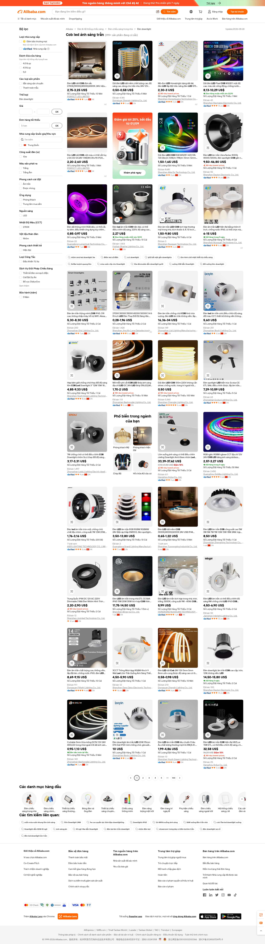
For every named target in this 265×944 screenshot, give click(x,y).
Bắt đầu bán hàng (211, 863)
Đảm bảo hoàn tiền (77, 863)
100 (173, 778)
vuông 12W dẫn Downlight (183, 264)
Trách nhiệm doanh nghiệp (36, 869)
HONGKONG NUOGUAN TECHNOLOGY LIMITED (178, 612)
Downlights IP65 (140, 822)
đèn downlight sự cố (211, 829)
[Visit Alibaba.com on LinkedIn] (211, 895)
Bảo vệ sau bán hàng (78, 875)
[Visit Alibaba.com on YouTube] (229, 895)
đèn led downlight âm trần (35, 836)
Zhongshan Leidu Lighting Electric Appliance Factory (87, 471)
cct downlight (133, 257)
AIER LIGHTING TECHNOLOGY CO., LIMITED (87, 546)
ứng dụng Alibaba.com (184, 916)
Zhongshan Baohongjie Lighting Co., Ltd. (132, 402)
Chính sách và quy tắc (78, 886)
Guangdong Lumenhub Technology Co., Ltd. (87, 244)
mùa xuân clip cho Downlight (112, 264)
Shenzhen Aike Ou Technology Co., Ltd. (176, 172)
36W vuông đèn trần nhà (197, 822)
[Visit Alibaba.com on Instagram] (223, 895)
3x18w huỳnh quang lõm (81, 264)
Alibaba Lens (36, 916)
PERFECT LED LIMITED (78, 96)
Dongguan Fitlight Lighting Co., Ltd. (84, 687)
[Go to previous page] (130, 778)
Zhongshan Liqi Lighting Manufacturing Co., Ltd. (178, 330)
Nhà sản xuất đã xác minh (125, 860)
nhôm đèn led (144, 829)
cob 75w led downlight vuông (229, 822)
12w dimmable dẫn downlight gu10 (148, 264)
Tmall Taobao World (117, 930)
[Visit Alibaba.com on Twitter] (217, 895)
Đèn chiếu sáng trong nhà (120, 29)
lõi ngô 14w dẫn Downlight (87, 829)
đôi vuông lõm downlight (213, 264)
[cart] (201, 12)
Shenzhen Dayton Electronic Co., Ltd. (221, 174)
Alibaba (69, 29)
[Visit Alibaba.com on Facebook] (204, 895)
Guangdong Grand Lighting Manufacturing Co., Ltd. (132, 546)
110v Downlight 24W (72, 822)
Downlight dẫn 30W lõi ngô (35, 829)
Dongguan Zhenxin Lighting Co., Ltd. (130, 100)
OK (56, 111)
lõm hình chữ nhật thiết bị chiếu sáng (197, 257)
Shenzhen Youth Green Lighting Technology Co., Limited (87, 396)
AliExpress (89, 930)
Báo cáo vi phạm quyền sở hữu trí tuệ (175, 880)
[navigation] (40, 404)
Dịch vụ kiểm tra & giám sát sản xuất (85, 880)
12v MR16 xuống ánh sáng (167, 822)
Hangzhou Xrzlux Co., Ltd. (170, 477)
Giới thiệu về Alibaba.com (36, 851)
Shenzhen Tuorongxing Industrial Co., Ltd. (177, 546)
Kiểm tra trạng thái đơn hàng (216, 869)
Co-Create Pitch (31, 863)
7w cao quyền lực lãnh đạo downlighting (107, 822)
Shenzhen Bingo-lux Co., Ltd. (126, 612)
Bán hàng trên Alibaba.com (215, 857)
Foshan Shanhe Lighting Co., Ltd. (128, 246)
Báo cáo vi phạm (166, 886)
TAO (156, 930)
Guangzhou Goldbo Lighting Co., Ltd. (220, 474)
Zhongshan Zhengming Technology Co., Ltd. (223, 542)
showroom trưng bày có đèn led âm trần (176, 829)
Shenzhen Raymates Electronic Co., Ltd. (222, 103)
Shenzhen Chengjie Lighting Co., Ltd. (175, 402)
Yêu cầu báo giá (120, 866)
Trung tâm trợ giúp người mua (172, 857)
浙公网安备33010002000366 (182, 939)
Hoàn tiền (162, 875)
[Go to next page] (179, 778)
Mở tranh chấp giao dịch (169, 869)
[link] (261, 915)
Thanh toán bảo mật (78, 857)
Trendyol (165, 930)
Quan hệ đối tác (210, 883)
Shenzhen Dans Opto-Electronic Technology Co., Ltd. (132, 687)
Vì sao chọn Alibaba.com (35, 857)
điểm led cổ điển (111, 257)
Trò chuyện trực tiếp (167, 863)
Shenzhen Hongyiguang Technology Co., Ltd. (178, 99)
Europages (177, 930)
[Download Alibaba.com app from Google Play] (231, 916)
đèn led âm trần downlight (118, 829)
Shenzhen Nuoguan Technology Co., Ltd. (177, 244)
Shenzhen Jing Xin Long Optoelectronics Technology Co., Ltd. (132, 330)
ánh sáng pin (61, 829)
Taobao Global (145, 930)
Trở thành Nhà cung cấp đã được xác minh (220, 876)
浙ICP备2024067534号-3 (211, 939)
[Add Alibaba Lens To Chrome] (68, 916)
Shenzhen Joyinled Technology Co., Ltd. (86, 618)
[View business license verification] (160, 939)
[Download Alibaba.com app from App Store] (208, 916)
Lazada (132, 930)
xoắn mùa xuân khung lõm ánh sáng (39, 822)
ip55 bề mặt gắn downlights (160, 257)
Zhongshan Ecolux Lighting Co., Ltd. (220, 400)
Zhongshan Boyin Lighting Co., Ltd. (219, 330)
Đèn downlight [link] (144, 29)
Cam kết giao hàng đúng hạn (82, 869)
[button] (157, 11)
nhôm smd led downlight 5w (83, 257)
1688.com (101, 930)
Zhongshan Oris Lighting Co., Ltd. (83, 330)
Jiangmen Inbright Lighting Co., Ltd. (220, 616)
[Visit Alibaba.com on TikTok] (235, 895)
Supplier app (135, 916)
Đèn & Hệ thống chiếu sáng (90, 29)
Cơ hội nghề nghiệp (33, 875)
